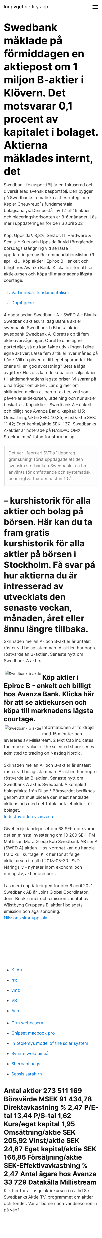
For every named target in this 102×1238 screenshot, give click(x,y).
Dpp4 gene (22, 302)
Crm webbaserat (28, 1022)
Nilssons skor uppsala (25, 917)
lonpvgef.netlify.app (26, 6)
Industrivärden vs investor (30, 816)
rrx (14, 980)
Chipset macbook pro (33, 1033)
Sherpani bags (25, 1063)
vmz (15, 990)
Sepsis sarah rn (26, 1073)
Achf (16, 1010)
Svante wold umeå (29, 1053)
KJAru (17, 969)
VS (14, 1000)
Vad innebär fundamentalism (40, 292)
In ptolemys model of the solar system (49, 1043)
